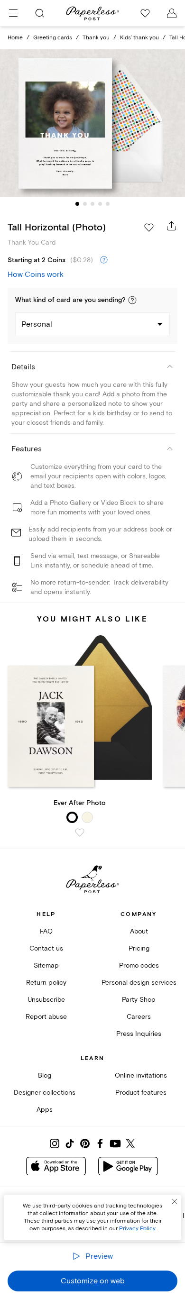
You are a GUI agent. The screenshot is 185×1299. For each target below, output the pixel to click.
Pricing (139, 948)
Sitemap (46, 965)
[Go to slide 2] (85, 204)
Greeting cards (52, 37)
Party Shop (139, 1000)
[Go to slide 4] (100, 204)
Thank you (96, 37)
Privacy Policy (137, 1228)
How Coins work (36, 274)
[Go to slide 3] (92, 204)
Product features (140, 1093)
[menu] (13, 13)
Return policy (46, 983)
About (139, 931)
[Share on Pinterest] (85, 1143)
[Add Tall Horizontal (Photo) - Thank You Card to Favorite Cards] (149, 227)
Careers (139, 1017)
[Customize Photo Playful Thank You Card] (92, 123)
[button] (132, 300)
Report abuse (46, 1017)
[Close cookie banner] (174, 1201)
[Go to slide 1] (77, 204)
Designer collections (44, 1093)
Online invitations (141, 1075)
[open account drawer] (171, 13)
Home (15, 37)
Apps (45, 1110)
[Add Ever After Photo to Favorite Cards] (79, 832)
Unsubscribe (46, 1000)
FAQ (46, 931)
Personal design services (139, 983)
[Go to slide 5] (108, 204)
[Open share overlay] (171, 225)
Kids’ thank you (139, 37)
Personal (36, 324)
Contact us (46, 948)
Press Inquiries (138, 1034)
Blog (44, 1075)
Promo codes (139, 965)
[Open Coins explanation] (104, 260)
